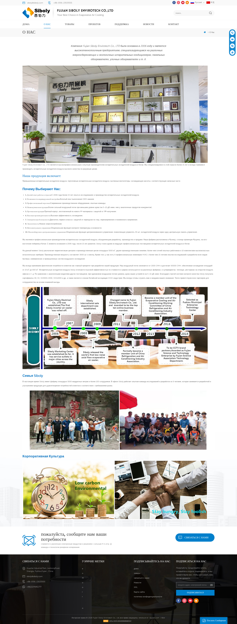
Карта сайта (139, 592)
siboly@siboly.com (35, 3)
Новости (148, 24)
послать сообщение (216, 620)
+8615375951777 (34, 587)
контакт (173, 24)
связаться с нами (196, 537)
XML (136, 587)
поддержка (122, 24)
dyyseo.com (154, 618)
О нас (47, 24)
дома (25, 24)
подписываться (195, 592)
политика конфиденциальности (148, 596)
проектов (94, 24)
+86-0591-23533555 (62, 3)
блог (163, 618)
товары (69, 24)
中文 (212, 2)
